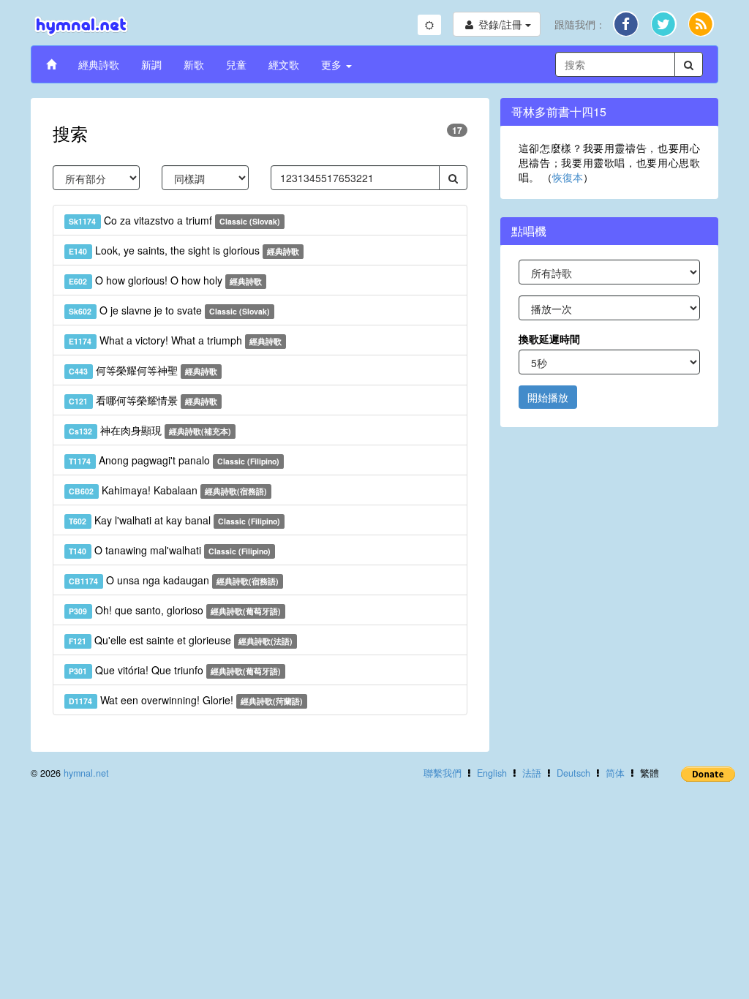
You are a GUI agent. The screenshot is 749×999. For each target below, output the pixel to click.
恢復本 (567, 177)
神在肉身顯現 (150, 430)
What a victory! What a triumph (175, 340)
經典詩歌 (98, 64)
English (492, 773)
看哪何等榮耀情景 (143, 400)
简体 (615, 773)
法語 (531, 773)
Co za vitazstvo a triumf (174, 220)
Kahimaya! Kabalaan (168, 490)
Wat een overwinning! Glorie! (186, 700)
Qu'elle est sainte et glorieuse (181, 640)
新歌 (194, 64)
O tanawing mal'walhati (170, 550)
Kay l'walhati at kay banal (174, 520)
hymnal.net (86, 773)
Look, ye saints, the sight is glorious (184, 250)
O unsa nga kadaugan (174, 580)
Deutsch (573, 773)
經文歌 (283, 64)
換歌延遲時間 (549, 338)
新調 (151, 64)
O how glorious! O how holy (165, 280)
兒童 (236, 64)
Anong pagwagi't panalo (174, 460)
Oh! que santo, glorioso (175, 610)
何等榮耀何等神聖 (143, 370)
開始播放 (547, 397)
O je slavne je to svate (169, 310)
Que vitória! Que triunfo (175, 670)
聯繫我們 (443, 773)
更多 (333, 64)
